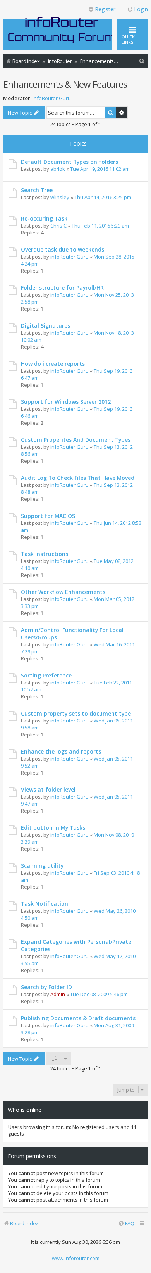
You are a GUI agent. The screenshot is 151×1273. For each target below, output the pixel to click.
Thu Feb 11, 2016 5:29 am (100, 225)
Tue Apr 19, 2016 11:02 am (100, 168)
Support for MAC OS (48, 515)
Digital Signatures (45, 325)
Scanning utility (42, 865)
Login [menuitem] (141, 9)
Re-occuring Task (44, 218)
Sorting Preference (46, 675)
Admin (57, 994)
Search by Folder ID (46, 987)
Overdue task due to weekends (62, 249)
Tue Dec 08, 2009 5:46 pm (99, 994)
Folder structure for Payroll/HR (62, 287)
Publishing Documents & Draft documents (78, 1018)
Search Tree (37, 190)
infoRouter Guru (52, 98)
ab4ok (57, 168)
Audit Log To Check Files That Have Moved (77, 477)
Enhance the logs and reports (61, 751)
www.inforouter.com (76, 1258)
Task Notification (44, 903)
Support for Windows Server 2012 (66, 401)
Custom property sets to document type (76, 713)
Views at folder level (48, 789)
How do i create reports (53, 363)
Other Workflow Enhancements (63, 592)
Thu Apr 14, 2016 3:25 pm (102, 197)
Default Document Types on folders (69, 161)
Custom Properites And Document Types (75, 439)
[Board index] (62, 30)
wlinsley (59, 197)
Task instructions (44, 553)
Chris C (58, 225)
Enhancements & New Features (65, 84)
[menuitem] (142, 61)
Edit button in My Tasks (53, 827)
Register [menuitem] (105, 9)
